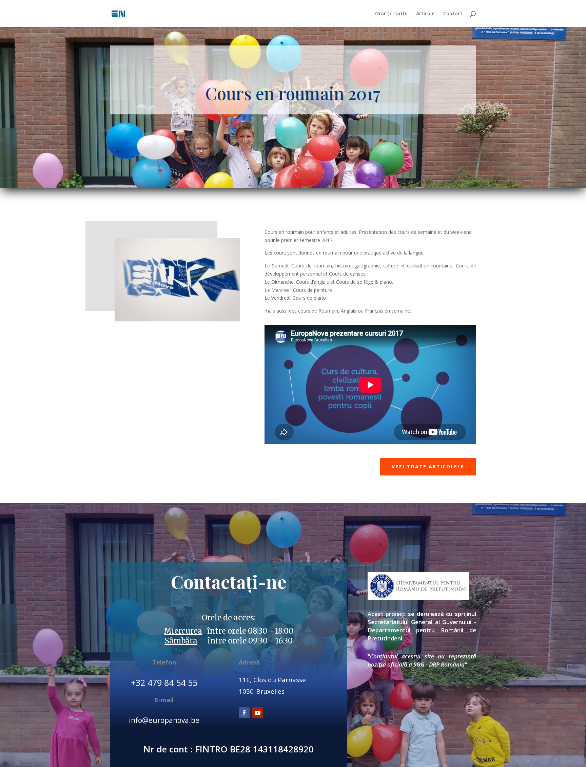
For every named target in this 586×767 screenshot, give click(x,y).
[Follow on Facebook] (244, 712)
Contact (453, 14)
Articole (425, 14)
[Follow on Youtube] (257, 712)
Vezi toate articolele (428, 466)
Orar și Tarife (391, 14)
